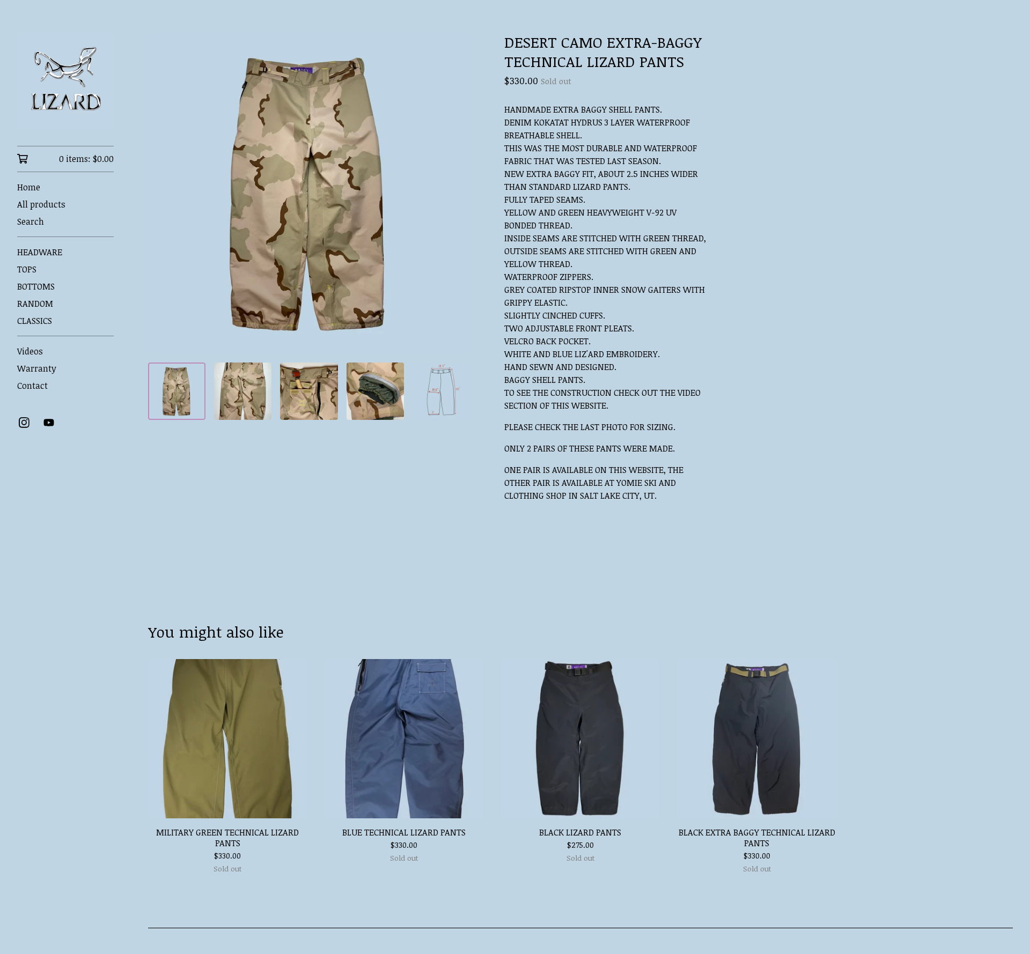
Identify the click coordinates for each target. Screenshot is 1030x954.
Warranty (36, 368)
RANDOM (35, 303)
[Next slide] (455, 193)
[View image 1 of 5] (176, 391)
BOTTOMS (36, 286)
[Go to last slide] (163, 193)
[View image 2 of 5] (242, 391)
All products (41, 204)
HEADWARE (39, 252)
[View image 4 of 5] (375, 391)
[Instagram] (24, 423)
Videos (30, 351)
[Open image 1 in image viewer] (309, 193)
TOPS (26, 269)
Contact (32, 385)
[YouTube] (49, 423)
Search (30, 221)
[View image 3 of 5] (308, 391)
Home (28, 187)
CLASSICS (34, 321)
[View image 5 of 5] (441, 391)
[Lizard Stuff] (65, 80)
